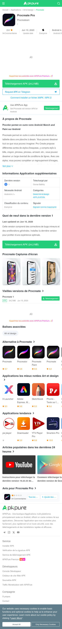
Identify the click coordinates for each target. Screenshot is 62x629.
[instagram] (9, 532)
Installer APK (8, 545)
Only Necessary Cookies (46, 624)
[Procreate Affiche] (11, 271)
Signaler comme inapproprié (44, 207)
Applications (16, 9)
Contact (5, 600)
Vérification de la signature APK (16, 550)
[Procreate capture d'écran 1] (31, 271)
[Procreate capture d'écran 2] (51, 271)
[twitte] (13, 532)
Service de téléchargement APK (16, 554)
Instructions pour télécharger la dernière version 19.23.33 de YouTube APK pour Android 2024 (18, 479)
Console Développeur (11, 571)
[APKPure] (31, 3)
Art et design (28, 9)
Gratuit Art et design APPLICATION (41, 195)
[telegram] (4, 532)
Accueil (5, 9)
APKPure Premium (10, 559)
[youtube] (18, 532)
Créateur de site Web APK (13, 575)
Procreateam (23, 19)
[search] (58, 3)
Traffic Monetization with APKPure (17, 584)
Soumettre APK (9, 580)
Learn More (16, 618)
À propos (6, 596)
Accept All (16, 624)
